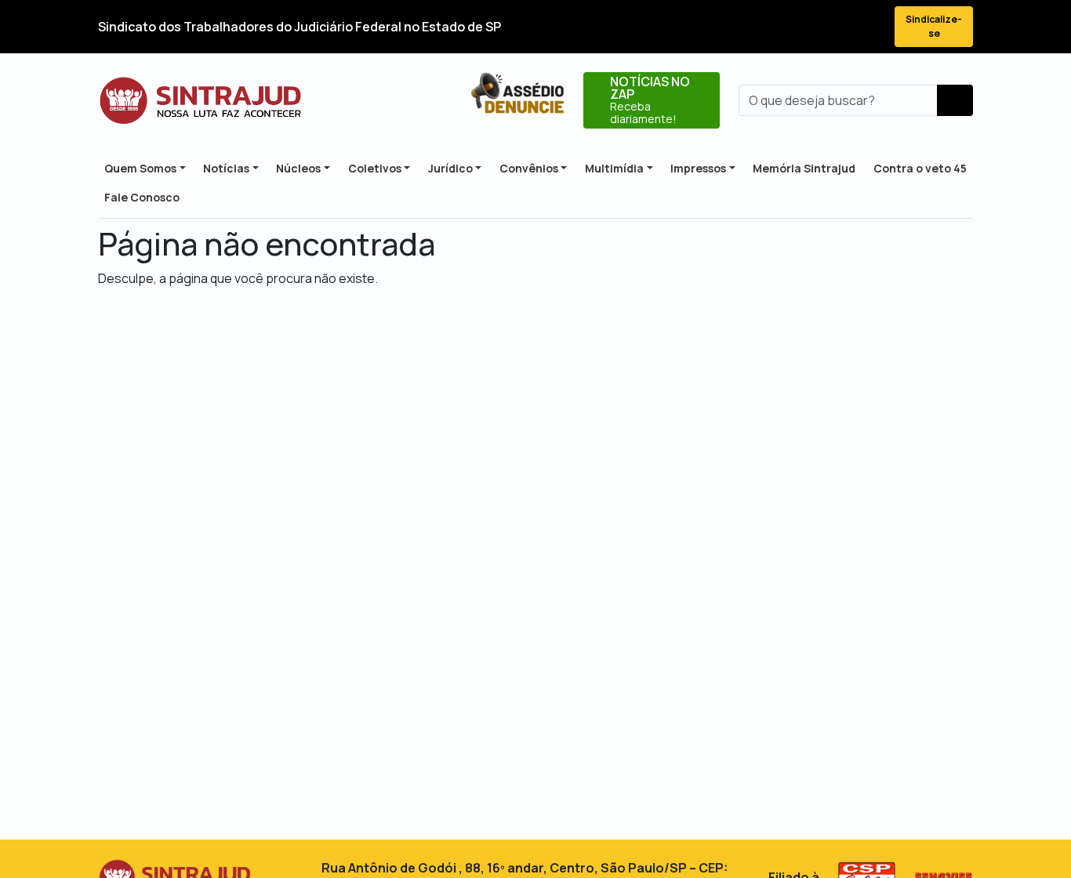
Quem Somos (140, 168)
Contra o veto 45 (920, 168)
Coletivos (374, 168)
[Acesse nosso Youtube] (840, 27)
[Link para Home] (200, 100)
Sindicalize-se (934, 26)
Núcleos (298, 168)
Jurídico (450, 168)
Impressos (698, 168)
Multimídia (614, 168)
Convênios (528, 168)
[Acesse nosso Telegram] (868, 27)
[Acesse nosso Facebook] (755, 27)
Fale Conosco (142, 197)
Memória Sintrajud (804, 168)
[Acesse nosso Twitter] (783, 27)
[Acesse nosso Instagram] (811, 27)
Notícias (226, 168)
